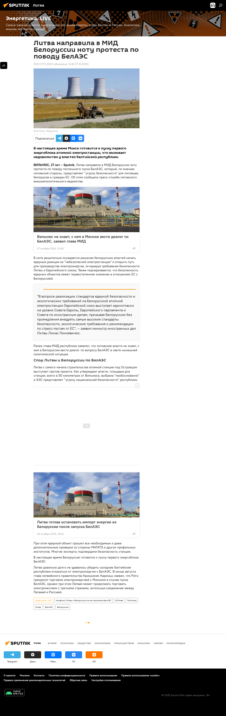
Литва (38, 607)
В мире (52, 643)
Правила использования (103, 675)
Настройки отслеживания (106, 680)
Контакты (39, 675)
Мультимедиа (175, 643)
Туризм (158, 643)
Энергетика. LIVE (43, 600)
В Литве (119, 600)
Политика (131, 600)
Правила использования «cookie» (140, 675)
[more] (134, 248)
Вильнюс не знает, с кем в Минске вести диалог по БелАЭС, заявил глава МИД (83, 238)
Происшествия (124, 643)
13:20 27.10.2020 (43, 64)
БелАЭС (49, 607)
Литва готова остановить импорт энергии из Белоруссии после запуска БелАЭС (77, 524)
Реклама (24, 675)
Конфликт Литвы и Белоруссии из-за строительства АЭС (83, 600)
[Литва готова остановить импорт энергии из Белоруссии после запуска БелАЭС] (86, 495)
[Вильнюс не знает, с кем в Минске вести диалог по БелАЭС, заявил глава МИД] (86, 209)
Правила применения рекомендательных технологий (34, 680)
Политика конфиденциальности (67, 675)
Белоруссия (63, 607)
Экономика (103, 643)
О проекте (10, 675)
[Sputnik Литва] (17, 8)
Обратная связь (78, 680)
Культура (144, 643)
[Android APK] (14, 693)
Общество (84, 643)
